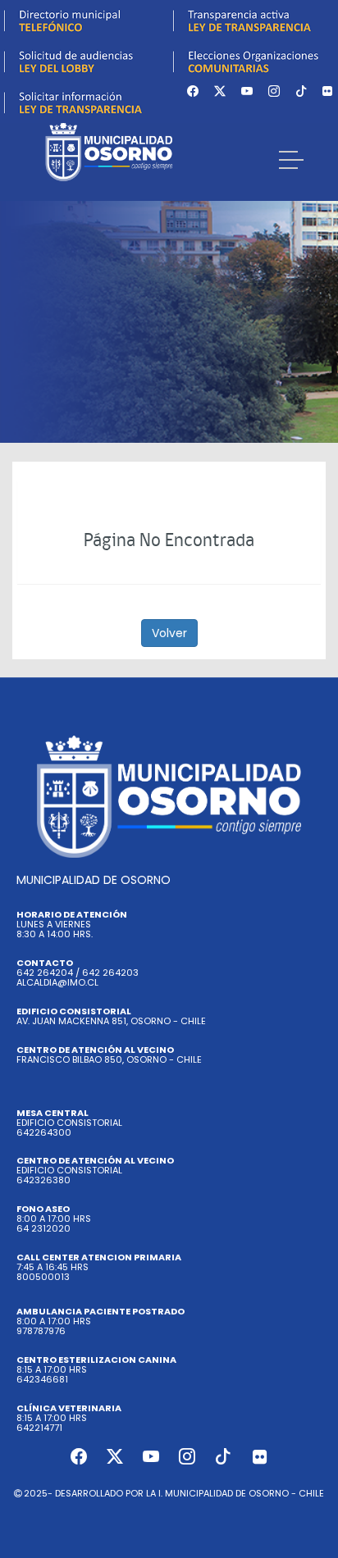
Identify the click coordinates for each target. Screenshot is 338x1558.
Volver (169, 633)
